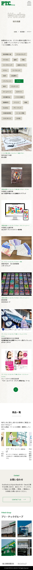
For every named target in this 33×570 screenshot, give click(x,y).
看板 (25, 102)
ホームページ (7, 92)
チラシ (5, 70)
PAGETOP (30, 563)
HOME (15, 31)
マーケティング (7, 65)
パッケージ (14, 86)
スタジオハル (7, 118)
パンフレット (7, 81)
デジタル (5, 60)
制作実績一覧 (7, 54)
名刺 (4, 76)
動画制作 (5, 102)
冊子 (4, 86)
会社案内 (13, 76)
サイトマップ (22, 563)
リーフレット (16, 70)
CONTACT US (16, 499)
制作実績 (22, 31)
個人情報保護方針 (8, 563)
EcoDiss (5, 108)
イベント (16, 102)
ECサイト (19, 92)
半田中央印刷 (7, 113)
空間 (15, 60)
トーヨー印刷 (20, 113)
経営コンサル (21, 65)
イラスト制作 (19, 97)
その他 (18, 118)
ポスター (19, 81)
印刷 (23, 60)
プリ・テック (17, 108)
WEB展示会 (6, 97)
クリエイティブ (20, 54)
